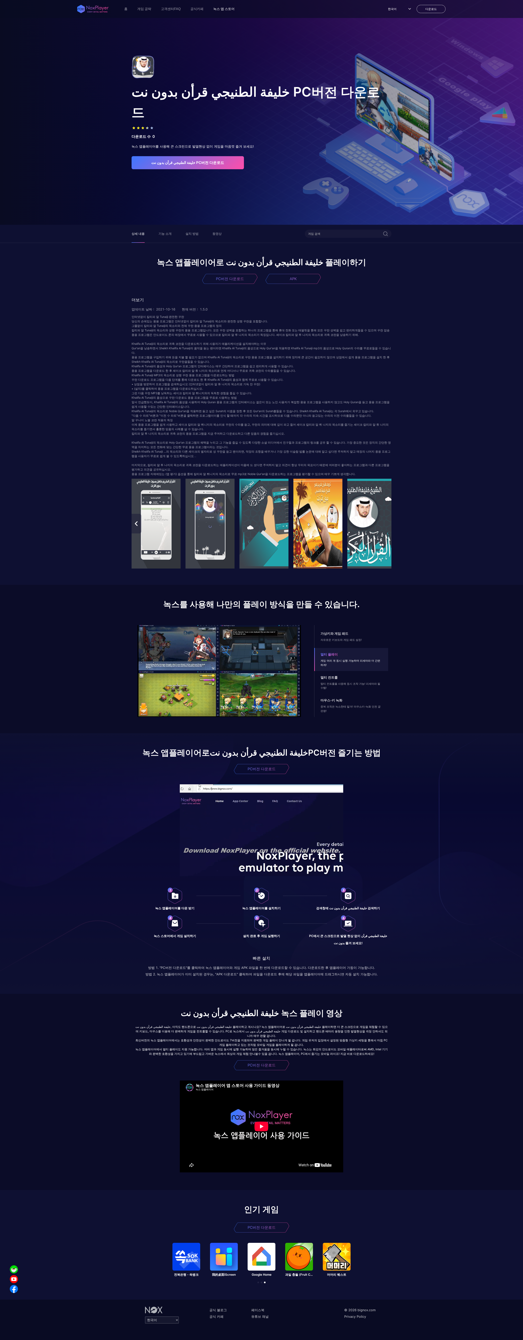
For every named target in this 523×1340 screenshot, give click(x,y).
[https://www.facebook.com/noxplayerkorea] (14, 1289)
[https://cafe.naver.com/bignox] (14, 1269)
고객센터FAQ (171, 9)
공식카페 (196, 9)
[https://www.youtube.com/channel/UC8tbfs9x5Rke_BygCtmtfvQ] (14, 1279)
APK (293, 279)
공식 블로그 (218, 1310)
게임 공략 (144, 9)
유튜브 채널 (260, 1316)
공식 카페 (216, 1316)
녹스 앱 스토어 (224, 9)
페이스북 (257, 1310)
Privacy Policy (355, 1316)
